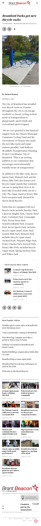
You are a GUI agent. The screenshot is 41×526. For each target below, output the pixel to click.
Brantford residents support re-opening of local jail (29, 451)
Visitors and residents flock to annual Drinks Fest (9, 431)
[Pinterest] (14, 307)
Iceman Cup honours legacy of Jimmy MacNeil (24, 270)
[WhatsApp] (19, 307)
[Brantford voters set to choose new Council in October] (30, 404)
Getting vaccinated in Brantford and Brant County (18, 345)
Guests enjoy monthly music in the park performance (11, 451)
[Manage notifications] (36, 521)
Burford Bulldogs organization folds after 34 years (20, 353)
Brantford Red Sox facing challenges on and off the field (19, 365)
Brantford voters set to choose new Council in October (29, 412)
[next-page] (7, 377)
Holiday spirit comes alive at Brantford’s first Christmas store (19, 326)
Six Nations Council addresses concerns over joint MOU (22, 293)
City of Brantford (7, 23)
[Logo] (20, 3)
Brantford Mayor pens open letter (16, 359)
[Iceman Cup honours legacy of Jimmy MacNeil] (7, 271)
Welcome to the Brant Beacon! (15, 371)
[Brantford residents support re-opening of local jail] (30, 443)
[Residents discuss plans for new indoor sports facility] (11, 462)
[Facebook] (4, 29)
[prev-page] (3, 377)
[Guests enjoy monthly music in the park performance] (11, 443)
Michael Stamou (11, 94)
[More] (14, 29)
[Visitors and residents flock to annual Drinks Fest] (11, 423)
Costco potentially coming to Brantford (19, 332)
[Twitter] (9, 29)
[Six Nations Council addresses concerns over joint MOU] (7, 292)
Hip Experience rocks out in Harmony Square (30, 431)
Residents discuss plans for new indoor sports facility (10, 470)
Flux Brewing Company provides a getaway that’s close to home (17, 338)
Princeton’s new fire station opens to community (22, 281)
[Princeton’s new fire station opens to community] (7, 280)
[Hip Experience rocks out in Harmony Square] (30, 423)
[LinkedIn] (3, 508)
